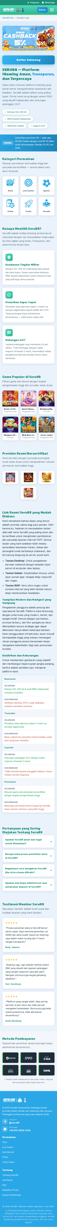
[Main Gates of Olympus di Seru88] (10, 398)
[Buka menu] (52, 10)
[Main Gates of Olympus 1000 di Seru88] (10, 425)
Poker (5, 1157)
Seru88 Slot (8, 18)
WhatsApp (50, 2)
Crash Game (8, 1162)
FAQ (4, 1185)
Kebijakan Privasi (10, 1190)
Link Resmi (7, 1180)
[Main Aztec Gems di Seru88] (47, 425)
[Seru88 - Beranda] (13, 10)
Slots (4, 1142)
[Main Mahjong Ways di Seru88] (47, 398)
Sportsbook (8, 1152)
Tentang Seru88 (10, 1175)
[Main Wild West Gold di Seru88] (28, 425)
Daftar (42, 9)
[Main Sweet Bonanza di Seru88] (28, 398)
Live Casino (7, 1147)
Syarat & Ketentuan (11, 1195)
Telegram (34, 2)
